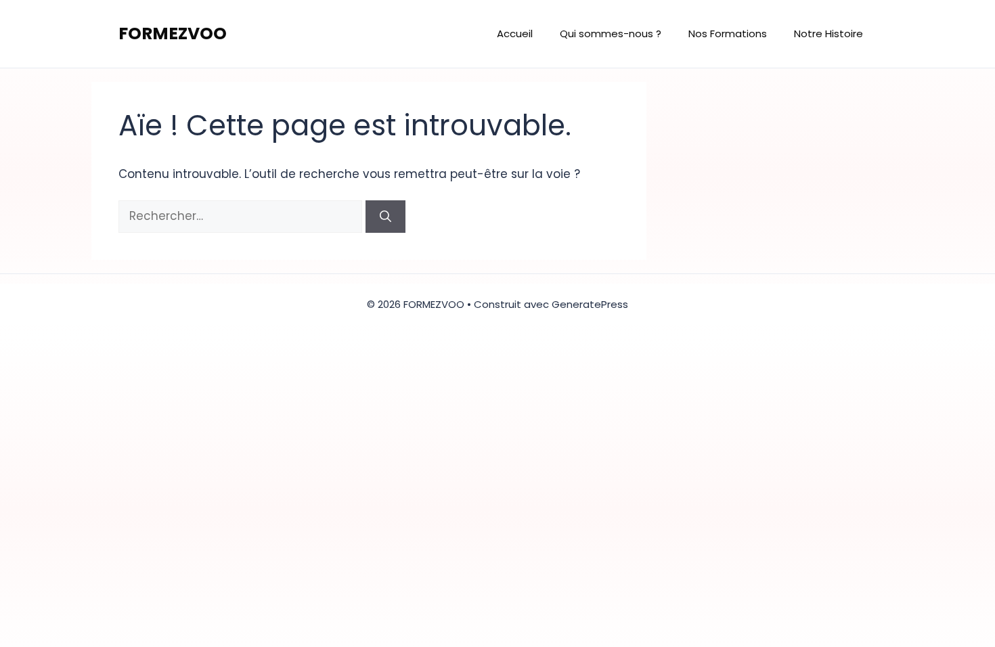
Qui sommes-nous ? (610, 33)
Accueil (515, 33)
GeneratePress (590, 304)
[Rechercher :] (242, 216)
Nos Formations (727, 33)
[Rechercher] (385, 216)
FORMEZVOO (172, 33)
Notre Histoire (828, 33)
